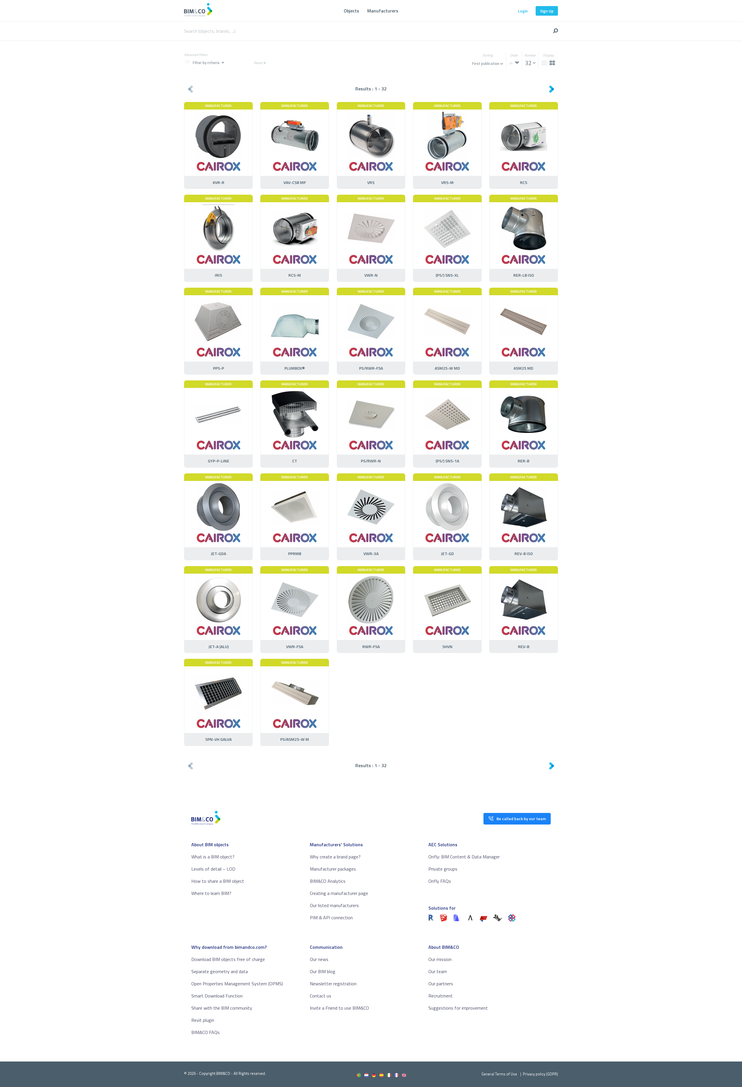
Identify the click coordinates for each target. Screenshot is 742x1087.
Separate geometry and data (219, 971)
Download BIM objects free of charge (228, 959)
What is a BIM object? (212, 856)
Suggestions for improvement (458, 1007)
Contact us (320, 995)
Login (523, 11)
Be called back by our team (521, 819)
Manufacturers (382, 10)
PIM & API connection (331, 917)
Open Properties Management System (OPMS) (237, 983)
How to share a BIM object (217, 881)
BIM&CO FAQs (205, 1032)
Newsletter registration (333, 983)
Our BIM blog (322, 971)
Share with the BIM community (221, 1007)
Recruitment (440, 995)
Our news (319, 959)
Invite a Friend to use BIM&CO (339, 1007)
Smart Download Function (217, 995)
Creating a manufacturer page (339, 893)
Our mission (440, 959)
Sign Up (547, 11)
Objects (351, 10)
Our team (437, 971)
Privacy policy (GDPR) (540, 1074)
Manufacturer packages (333, 868)
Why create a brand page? (335, 856)
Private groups (442, 868)
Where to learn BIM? (211, 893)
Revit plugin (202, 1020)
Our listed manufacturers (334, 905)
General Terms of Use (499, 1074)
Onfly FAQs (439, 881)
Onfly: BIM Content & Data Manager (464, 856)
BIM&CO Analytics (327, 881)
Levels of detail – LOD (213, 868)
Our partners (440, 983)
